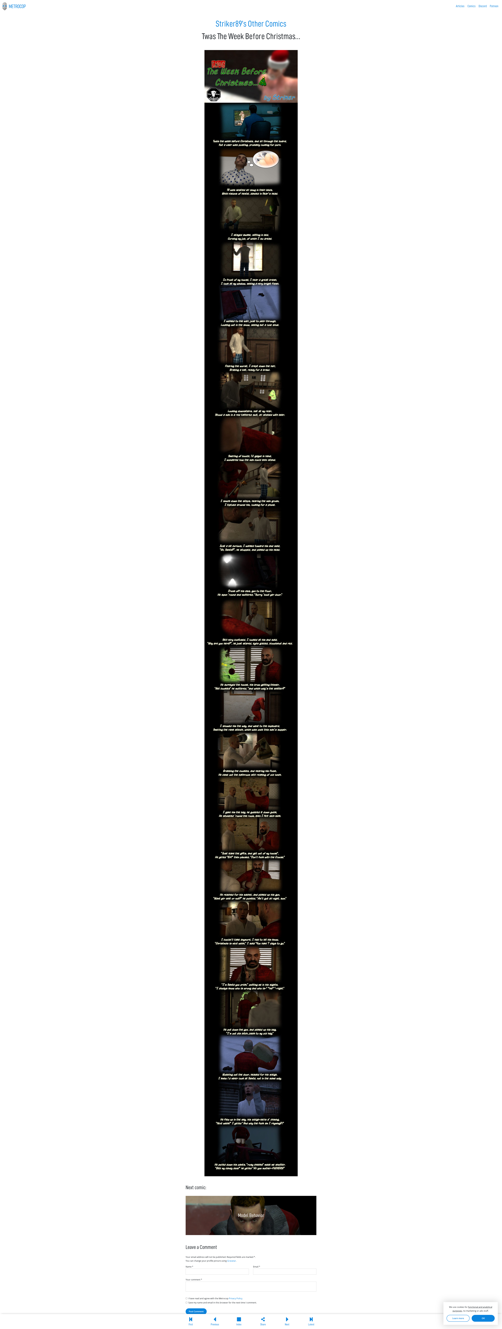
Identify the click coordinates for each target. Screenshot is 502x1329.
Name (189, 1266)
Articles (460, 6)
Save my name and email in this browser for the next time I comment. (222, 1302)
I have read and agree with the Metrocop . (215, 1298)
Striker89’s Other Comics (251, 24)
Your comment (194, 1279)
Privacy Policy (235, 1298)
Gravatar (231, 1260)
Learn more (458, 1318)
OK (483, 1318)
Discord (483, 6)
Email (256, 1266)
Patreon (494, 6)
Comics (471, 6)
